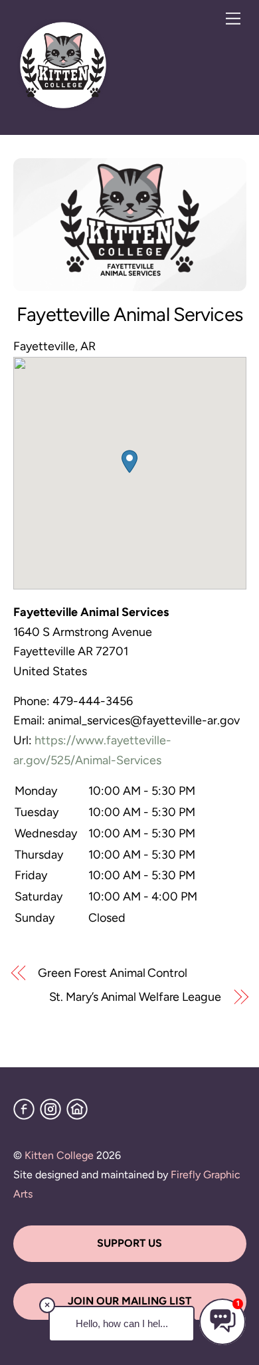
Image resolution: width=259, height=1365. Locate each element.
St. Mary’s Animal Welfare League (135, 997)
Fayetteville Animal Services (129, 314)
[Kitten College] (63, 109)
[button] (129, 461)
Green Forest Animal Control (112, 973)
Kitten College (59, 1155)
